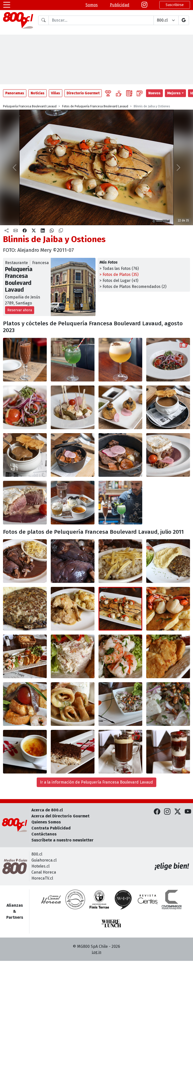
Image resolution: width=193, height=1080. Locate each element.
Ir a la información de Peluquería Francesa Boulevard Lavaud (96, 782)
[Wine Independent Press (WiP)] (123, 899)
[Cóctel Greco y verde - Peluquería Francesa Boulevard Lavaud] (72, 359)
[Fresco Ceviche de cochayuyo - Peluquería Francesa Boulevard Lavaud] (168, 359)
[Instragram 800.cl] (144, 5)
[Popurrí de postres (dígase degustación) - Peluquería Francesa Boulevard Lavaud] (72, 502)
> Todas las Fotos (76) (119, 268)
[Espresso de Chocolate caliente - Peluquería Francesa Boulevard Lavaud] (120, 752)
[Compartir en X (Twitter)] (33, 230)
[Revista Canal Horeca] (51, 899)
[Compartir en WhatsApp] (51, 230)
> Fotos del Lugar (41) (119, 280)
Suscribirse (175, 5)
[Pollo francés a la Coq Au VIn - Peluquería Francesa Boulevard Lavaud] (25, 561)
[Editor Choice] (108, 93)
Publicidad (119, 5)
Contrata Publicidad (51, 828)
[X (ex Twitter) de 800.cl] (177, 812)
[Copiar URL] (60, 230)
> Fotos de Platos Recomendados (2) (133, 286)
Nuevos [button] (154, 93)
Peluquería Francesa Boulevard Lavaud (30, 106)
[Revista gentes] (147, 899)
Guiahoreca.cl (44, 860)
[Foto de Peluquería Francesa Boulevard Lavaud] (72, 561)
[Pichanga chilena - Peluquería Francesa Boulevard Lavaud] (72, 407)
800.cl (36, 854)
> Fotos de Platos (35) (119, 274)
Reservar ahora (19, 310)
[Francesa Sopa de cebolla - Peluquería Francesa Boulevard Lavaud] (168, 407)
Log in (96, 952)
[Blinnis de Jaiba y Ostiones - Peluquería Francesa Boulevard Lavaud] (120, 609)
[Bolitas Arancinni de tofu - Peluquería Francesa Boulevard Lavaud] (120, 407)
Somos (91, 5)
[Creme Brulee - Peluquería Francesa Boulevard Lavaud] (25, 752)
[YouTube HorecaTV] (188, 812)
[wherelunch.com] (111, 923)
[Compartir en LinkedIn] (42, 230)
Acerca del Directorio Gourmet (60, 816)
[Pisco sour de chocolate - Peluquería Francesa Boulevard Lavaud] (25, 359)
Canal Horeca (43, 872)
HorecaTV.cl (42, 878)
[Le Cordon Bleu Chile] (99, 899)
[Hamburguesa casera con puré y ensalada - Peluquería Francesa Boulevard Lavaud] (168, 561)
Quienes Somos (46, 822)
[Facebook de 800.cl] (157, 812)
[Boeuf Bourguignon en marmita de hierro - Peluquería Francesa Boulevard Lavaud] (72, 455)
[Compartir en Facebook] (24, 230)
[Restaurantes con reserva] (139, 93)
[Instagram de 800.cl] (167, 812)
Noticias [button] (37, 93)
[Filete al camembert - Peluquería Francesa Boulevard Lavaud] (168, 455)
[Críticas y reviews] (129, 93)
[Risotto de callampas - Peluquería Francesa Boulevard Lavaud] (120, 561)
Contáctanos (44, 834)
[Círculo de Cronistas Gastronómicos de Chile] (75, 899)
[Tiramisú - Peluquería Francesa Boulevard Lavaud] (72, 752)
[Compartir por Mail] (15, 230)
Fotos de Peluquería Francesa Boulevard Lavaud (95, 106)
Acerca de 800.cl (47, 810)
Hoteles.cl (40, 866)
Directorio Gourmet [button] (83, 93)
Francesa (40, 262)
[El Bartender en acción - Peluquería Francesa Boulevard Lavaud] (120, 502)
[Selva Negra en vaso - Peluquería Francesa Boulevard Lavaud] (168, 752)
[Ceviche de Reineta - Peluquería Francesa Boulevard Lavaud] (120, 704)
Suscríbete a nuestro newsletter (62, 840)
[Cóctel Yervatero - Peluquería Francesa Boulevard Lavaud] (120, 359)
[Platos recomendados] (118, 93)
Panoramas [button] (14, 93)
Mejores (174, 93)
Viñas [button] (55, 93)
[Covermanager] (172, 899)
